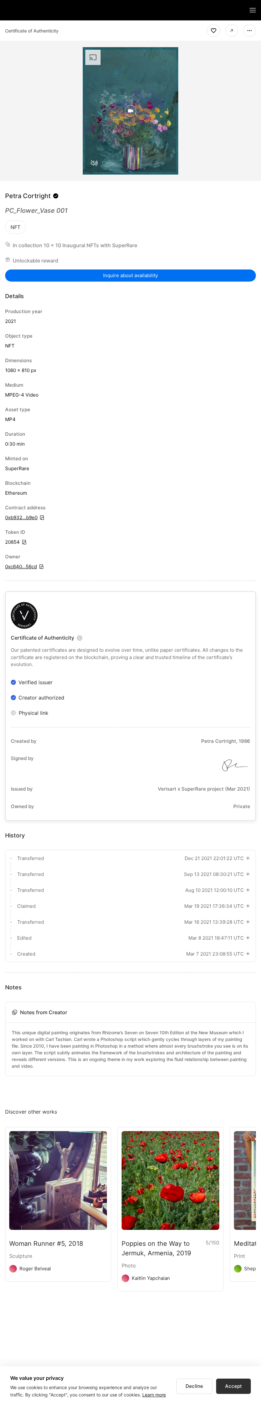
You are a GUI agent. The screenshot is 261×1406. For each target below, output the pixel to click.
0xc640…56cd (21, 566)
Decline (194, 1386)
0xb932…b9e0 (21, 517)
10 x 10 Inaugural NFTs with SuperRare (90, 245)
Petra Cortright (28, 196)
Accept (233, 1386)
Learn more (154, 1394)
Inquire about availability (130, 275)
